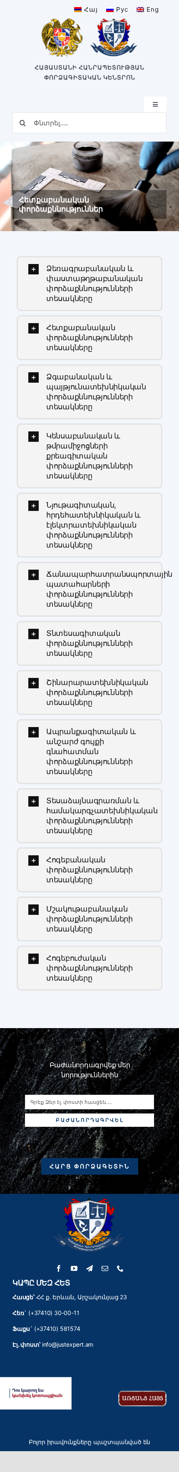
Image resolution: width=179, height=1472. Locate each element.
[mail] (105, 1268)
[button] (89, 283)
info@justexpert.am (67, 1344)
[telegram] (89, 1268)
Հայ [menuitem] (91, 9)
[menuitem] (86, 9)
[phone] (120, 1268)
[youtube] (74, 1268)
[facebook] (58, 1268)
